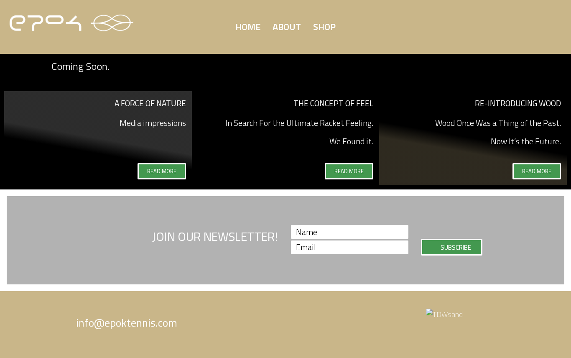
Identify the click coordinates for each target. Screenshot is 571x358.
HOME (247, 27)
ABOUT (287, 27)
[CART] (454, 24)
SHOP (324, 27)
